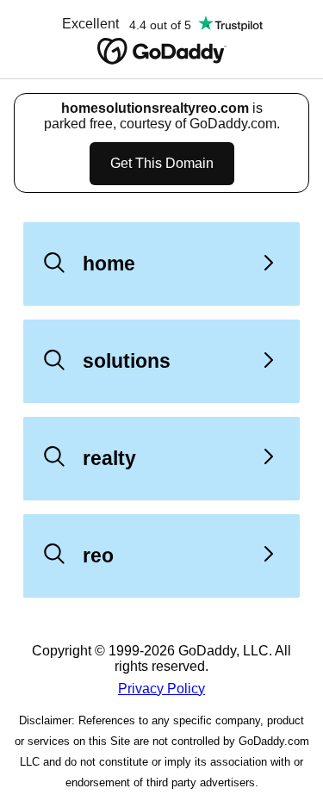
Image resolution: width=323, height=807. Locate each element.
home (109, 263)
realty (109, 458)
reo (98, 555)
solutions (127, 361)
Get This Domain (162, 163)
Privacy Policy (161, 688)
